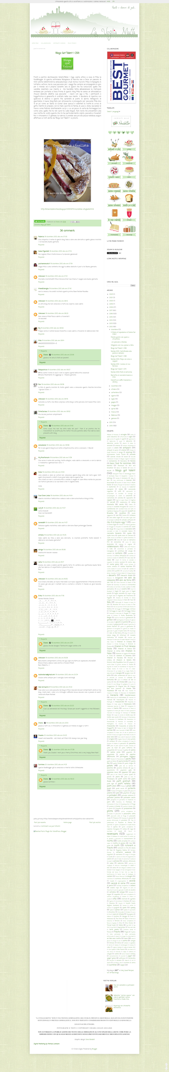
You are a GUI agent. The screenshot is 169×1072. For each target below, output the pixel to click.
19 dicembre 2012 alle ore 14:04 (61, 495)
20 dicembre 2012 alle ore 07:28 (62, 750)
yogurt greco (111, 958)
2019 (111, 304)
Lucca (131, 684)
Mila (39, 340)
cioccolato (128, 529)
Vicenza (131, 945)
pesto (118, 777)
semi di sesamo (130, 890)
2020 (111, 301)
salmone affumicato (129, 861)
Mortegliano (110, 724)
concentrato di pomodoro (125, 549)
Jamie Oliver (110, 665)
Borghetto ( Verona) (127, 476)
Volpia (124, 952)
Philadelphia (111, 779)
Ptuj (132, 820)
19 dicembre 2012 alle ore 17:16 (53, 596)
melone (109, 708)
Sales (120, 859)
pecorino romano (122, 768)
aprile (113, 409)
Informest (123, 635)
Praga (133, 804)
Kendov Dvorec (111, 669)
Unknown (41, 276)
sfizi (114, 898)
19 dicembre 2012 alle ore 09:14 (53, 340)
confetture (121, 551)
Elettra (124, 585)
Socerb (120, 903)
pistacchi (131, 788)
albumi (125, 443)
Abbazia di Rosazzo (112, 435)
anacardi (109, 446)
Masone (131, 700)
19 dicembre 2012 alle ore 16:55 (57, 579)
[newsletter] (121, 126)
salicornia (126, 859)
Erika (40, 596)
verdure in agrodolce (129, 943)
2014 (111, 320)
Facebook (109, 591)
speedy (132, 908)
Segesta (125, 888)
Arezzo (132, 450)
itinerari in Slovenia (123, 656)
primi (110, 811)
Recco (130, 831)
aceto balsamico (112, 437)
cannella (120, 498)
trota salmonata (115, 934)
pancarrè (123, 743)
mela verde (117, 704)
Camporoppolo (111, 496)
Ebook (129, 582)
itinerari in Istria (113, 651)
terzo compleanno (128, 921)
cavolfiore (122, 513)
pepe (132, 768)
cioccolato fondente (114, 533)
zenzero (118, 960)
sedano (132, 885)
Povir (117, 804)
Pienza (123, 786)
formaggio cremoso (129, 609)
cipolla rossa (111, 535)
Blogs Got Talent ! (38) (119, 356)
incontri (131, 633)
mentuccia (125, 708)
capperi (109, 500)
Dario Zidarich (122, 573)
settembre (115, 392)
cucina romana (128, 564)
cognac (130, 544)
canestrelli (129, 496)
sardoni (109, 876)
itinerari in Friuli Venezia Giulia (121, 647)
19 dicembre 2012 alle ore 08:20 (57, 313)
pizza (126, 791)
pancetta (132, 743)
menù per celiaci (119, 711)
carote (121, 504)
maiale (128, 688)
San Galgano (116, 870)
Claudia (40, 735)
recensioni (112, 834)
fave (131, 600)
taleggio (124, 916)
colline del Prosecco (129, 547)
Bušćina (133, 485)
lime (115, 682)
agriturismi (132, 439)
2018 (111, 307)
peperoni (125, 772)
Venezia (111, 943)
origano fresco (122, 739)
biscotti (109, 471)
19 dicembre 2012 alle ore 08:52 (52, 328)
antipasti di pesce (112, 450)
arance (123, 450)
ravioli (120, 831)
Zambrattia (131, 958)
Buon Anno (127, 483)
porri (108, 802)
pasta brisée (123, 761)
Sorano (125, 905)
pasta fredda (117, 763)
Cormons (109, 556)
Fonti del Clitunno (129, 607)
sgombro (132, 899)
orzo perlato (131, 739)
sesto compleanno (128, 894)
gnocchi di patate (122, 622)
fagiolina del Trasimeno (125, 596)
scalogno (129, 876)
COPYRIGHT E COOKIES (59, 43)
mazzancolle (119, 702)
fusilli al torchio (119, 618)
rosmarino (119, 854)
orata (133, 737)
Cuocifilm (117, 571)
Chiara (46, 355)
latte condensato (119, 675)
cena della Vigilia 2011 (129, 518)
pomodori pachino (113, 797)
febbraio (114, 415)
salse (111, 863)
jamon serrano (121, 665)
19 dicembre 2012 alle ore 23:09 (62, 355)
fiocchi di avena (126, 605)
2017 (111, 310)
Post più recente (40, 822)
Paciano (109, 744)
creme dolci (131, 562)
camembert (110, 494)
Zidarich (127, 960)
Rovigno (133, 855)
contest (109, 553)
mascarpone (120, 700)
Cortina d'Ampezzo (120, 556)
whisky (133, 954)
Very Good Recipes (127, 970)
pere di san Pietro (116, 775)
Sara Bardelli (90, 1039)
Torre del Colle (131, 927)
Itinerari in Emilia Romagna (116, 644)
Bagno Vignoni (125, 459)
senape (122, 892)
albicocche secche (113, 443)
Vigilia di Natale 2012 (129, 947)
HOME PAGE (35, 43)
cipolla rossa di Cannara (125, 535)
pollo (117, 793)
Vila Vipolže (112, 949)
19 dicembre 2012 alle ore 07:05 (56, 237)
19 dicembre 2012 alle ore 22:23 (62, 706)
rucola (110, 857)
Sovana (109, 908)
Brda (132, 478)
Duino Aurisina (120, 582)
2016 (111, 314)
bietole (125, 468)
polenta (109, 793)
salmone (116, 861)
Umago (123, 936)
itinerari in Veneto (123, 660)
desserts (112, 575)
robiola (133, 848)
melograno (130, 706)
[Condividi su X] (75, 222)
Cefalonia (132, 515)
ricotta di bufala (122, 841)
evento (124, 589)
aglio (130, 437)
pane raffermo (127, 748)
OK (113, 1)
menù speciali (130, 711)
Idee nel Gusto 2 (44, 687)
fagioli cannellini (119, 593)
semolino (112, 892)
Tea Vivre (119, 919)
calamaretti (129, 491)
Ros (39, 384)
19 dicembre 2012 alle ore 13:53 (53, 472)
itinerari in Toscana (115, 658)
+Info (108, 1)
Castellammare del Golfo (126, 509)
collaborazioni (113, 546)
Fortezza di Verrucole (115, 613)
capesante (129, 498)
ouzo (132, 741)
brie (108, 480)
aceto (132, 435)
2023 (111, 294)
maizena (109, 693)
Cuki (124, 569)
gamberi (110, 620)
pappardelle (110, 754)
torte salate (114, 929)
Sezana (124, 897)
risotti (116, 845)
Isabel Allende (125, 640)
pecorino (110, 768)
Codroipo (121, 544)
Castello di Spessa (113, 511)
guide (115, 631)
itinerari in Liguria (122, 654)
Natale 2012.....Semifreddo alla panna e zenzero (121, 352)
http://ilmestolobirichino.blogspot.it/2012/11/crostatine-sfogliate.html (67, 209)
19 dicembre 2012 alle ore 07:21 (56, 276)
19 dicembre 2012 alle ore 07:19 (61, 264)
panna (133, 750)
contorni (118, 553)
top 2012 (128, 925)
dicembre (114, 329)
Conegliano (110, 551)
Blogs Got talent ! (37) (118, 369)
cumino (109, 571)
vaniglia (133, 941)
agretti (124, 439)
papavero (129, 752)
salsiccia (121, 863)
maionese (110, 691)
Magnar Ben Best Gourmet (121, 687)
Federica (41, 237)
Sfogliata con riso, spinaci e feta (122, 345)
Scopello (112, 881)
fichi (108, 605)
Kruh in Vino (123, 669)
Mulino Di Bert (121, 728)
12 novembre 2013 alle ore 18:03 (62, 779)
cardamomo (123, 502)
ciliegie (111, 529)
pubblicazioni (110, 823)
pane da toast (112, 748)
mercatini (109, 713)
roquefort (110, 854)
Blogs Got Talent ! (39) (119, 348)
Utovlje (114, 941)
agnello (118, 439)
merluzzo (125, 713)
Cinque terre (119, 529)
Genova (128, 620)
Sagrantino (131, 857)
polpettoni (126, 793)
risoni (108, 846)
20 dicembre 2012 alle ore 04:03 (55, 735)
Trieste (117, 931)
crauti (117, 560)
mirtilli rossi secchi (113, 717)
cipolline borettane (128, 538)
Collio (111, 549)
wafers (117, 954)
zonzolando (42, 445)
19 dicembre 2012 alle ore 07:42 (60, 288)
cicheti (133, 527)
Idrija (125, 633)
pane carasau (129, 746)
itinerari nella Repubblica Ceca (116, 662)
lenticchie (110, 680)
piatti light (110, 784)
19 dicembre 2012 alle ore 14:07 (55, 508)
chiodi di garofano (130, 525)
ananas (117, 446)
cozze (109, 560)
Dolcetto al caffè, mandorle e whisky (121, 381)
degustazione (131, 573)
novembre (115, 386)
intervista (116, 640)
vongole (109, 954)
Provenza (123, 818)
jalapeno (131, 662)
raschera (109, 831)
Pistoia (113, 791)
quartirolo (109, 825)
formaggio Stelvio (129, 611)
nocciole (109, 730)
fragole (126, 613)
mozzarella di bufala (126, 726)
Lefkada (129, 678)
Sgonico (111, 901)
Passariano (120, 759)
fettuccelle (118, 602)
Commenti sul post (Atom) (50, 826)
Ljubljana (125, 684)
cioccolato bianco (127, 531)
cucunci (119, 569)
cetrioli (117, 520)
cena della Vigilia (114, 518)
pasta (128, 758)
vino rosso (110, 952)
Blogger (94, 1049)
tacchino (116, 916)
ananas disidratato (128, 446)
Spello (111, 910)
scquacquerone (122, 881)
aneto (116, 448)
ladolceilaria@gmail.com (46, 675)
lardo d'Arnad (110, 673)
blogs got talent (45, 225)
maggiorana (111, 686)
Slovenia (112, 903)
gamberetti (129, 618)
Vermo (110, 945)
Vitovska (118, 952)
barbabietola (113, 461)
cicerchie (126, 527)
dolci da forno (125, 580)
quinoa (115, 827)
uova (125, 938)
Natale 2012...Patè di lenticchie (121, 372)
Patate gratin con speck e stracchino (120, 338)
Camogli (130, 494)
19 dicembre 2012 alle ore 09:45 (57, 399)
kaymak (131, 667)
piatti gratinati (123, 781)
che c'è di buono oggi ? (116, 522)
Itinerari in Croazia (124, 642)
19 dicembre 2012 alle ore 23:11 (62, 643)
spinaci (117, 910)
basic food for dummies (120, 463)
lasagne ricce (129, 673)
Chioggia (111, 527)
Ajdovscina (112, 441)
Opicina (128, 737)
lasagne (119, 673)
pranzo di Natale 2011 (129, 806)
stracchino (112, 912)
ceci (117, 515)
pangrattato (111, 750)
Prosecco (116, 818)
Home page (67, 822)
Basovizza (121, 466)
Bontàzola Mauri (114, 476)
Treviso (109, 932)
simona (41, 535)
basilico (109, 465)
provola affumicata (112, 820)
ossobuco (112, 741)
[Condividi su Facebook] (77, 222)
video (108, 947)
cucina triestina (126, 566)
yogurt (130, 956)
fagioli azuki (125, 591)
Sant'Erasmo (110, 874)
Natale (131, 728)
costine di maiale (111, 558)
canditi (120, 496)
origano (111, 739)
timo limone (129, 923)
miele (115, 715)
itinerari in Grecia (125, 649)
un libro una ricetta (114, 938)
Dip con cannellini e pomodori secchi (124, 986)
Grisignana (117, 629)
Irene (40, 472)
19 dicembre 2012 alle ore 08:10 (57, 301)
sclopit (133, 879)
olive (132, 735)
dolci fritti (110, 582)
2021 (111, 297)
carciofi (112, 502)
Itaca (132, 640)
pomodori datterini (127, 795)
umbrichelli (130, 936)
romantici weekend (123, 852)
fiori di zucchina (117, 607)
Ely (39, 328)
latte (108, 675)
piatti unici (111, 786)
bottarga (109, 478)
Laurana (120, 678)
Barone (132, 461)
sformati (124, 899)
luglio (113, 399)
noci (127, 730)
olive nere (110, 737)
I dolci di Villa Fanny (115, 633)
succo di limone (118, 914)
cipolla (129, 533)
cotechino (121, 558)
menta (116, 708)
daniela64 (41, 522)
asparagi (129, 452)
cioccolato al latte (112, 531)
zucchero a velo (117, 963)
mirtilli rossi (129, 715)
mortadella (130, 722)
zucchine (112, 964)
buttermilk (112, 487)
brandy (118, 478)
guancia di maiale (128, 629)
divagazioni (119, 578)
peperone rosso (112, 772)
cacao (121, 489)
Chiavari (121, 525)
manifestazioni (130, 695)
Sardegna (130, 874)
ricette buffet (123, 836)
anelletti (109, 448)
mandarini (132, 693)
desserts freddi (126, 575)
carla (40, 562)
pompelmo (113, 800)
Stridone (128, 912)
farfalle (126, 598)
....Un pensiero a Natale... (119, 342)
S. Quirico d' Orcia (120, 857)
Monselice (112, 719)
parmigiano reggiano (127, 756)
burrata (127, 485)
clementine (117, 542)
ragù (131, 829)
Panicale (119, 750)
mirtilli (121, 715)
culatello (131, 569)
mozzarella (111, 726)
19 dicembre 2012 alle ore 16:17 (53, 562)
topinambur (121, 927)
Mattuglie (109, 702)
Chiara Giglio (112, 525)
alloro (131, 443)
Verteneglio (124, 945)
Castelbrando (111, 509)
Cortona (131, 556)
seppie (109, 894)
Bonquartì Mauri (118, 474)
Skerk (133, 901)
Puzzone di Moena (125, 822)
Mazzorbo (130, 702)
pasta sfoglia (129, 763)
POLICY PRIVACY (72, 43)
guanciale (109, 631)
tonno (121, 925)
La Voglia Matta (128, 671)
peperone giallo (126, 770)
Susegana (130, 914)
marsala (109, 700)
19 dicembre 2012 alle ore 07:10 (61, 251)
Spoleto (126, 910)
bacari (126, 457)
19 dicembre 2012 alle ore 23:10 (57, 723)
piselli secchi (120, 788)
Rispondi (41, 245)
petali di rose (128, 777)
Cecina (124, 515)
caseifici (131, 507)
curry (131, 571)
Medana (109, 704)
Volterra (131, 952)
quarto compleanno (120, 825)
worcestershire (113, 956)
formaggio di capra (115, 611)
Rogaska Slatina (121, 850)
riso (130, 843)
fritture (115, 616)
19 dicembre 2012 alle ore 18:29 (57, 658)
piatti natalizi (124, 783)
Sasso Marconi (120, 876)
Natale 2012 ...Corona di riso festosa (120, 365)
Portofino (119, 802)
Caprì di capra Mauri (122, 500)
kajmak (109, 667)
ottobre (114, 389)
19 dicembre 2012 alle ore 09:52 (59, 411)
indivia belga (111, 635)
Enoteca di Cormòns (115, 587)
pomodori (113, 795)
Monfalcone (132, 717)
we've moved (125, 954)
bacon (117, 459)
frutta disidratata (127, 615)
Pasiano (113, 759)
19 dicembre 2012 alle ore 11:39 (61, 457)
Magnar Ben (122, 686)
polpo (133, 793)
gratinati (109, 629)
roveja (127, 855)
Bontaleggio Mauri (130, 474)
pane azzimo (119, 746)
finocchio (115, 605)
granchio (131, 624)
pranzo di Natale (114, 806)
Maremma (113, 698)
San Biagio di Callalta (125, 868)
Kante (115, 667)
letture (125, 680)
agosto (113, 396)
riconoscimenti (128, 839)
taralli (131, 916)
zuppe (122, 965)
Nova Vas (119, 733)
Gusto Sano (123, 631)
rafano (125, 829)
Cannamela (110, 498)
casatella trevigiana (120, 507)
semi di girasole (118, 890)
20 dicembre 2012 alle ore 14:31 (56, 764)
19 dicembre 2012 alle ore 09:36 (52, 384)
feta (109, 602)
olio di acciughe (117, 735)
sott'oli (131, 905)
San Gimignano (126, 870)
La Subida (118, 671)
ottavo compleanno (123, 741)
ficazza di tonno (128, 602)
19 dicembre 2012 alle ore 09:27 (59, 370)
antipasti (127, 447)
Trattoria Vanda (128, 930)
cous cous (130, 558)
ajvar (120, 441)
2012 (111, 327)
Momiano (124, 717)
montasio (120, 719)
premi (110, 808)
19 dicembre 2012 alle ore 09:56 (58, 445)
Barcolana (123, 461)
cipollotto (110, 540)
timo (120, 923)
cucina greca (114, 564)
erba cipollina (126, 587)
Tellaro (126, 919)
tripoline (133, 932)
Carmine (41, 764)
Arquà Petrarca (111, 452)
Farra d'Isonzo (118, 600)
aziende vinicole (115, 457)
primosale (110, 814)
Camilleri (120, 494)
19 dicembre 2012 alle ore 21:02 (61, 687)
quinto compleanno (127, 827)
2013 (111, 323)
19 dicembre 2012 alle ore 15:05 (55, 535)
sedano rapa (114, 888)
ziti (132, 960)
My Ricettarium (44, 457)
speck (124, 908)
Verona (117, 945)
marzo (113, 412)
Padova (116, 744)
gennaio (114, 418)
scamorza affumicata (122, 879)
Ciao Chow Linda (44, 495)
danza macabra (111, 573)
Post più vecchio (95, 822)
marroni (131, 698)
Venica (119, 943)
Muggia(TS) (110, 728)
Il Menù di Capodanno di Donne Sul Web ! (123, 333)
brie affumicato (118, 480)
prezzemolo (128, 808)
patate (110, 765)
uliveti (117, 936)
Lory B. (40, 508)
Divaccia (109, 578)
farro (125, 600)
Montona (120, 722)
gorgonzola (117, 624)
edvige (40, 550)
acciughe (124, 434)
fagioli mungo (131, 593)
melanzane (128, 704)
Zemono (111, 960)
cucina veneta (111, 569)
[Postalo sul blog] (73, 222)
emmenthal (131, 585)
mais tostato (129, 691)
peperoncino (111, 770)
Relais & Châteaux (112, 836)
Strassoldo (121, 912)
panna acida (115, 752)
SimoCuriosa (42, 411)
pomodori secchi (129, 797)
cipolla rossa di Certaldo (114, 538)
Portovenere (110, 804)
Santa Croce (121, 874)
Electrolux (116, 585)
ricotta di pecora (119, 843)
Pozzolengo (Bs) (125, 804)
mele (122, 706)
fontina (109, 609)
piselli (109, 788)
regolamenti (129, 834)
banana (133, 459)
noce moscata (120, 730)
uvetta (125, 941)
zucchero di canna (129, 963)
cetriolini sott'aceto (127, 520)
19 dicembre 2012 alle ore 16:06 (54, 550)
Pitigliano (119, 791)
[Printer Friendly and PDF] (39, 221)
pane (112, 746)
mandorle (114, 695)
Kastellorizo (123, 667)
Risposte (44, 351)
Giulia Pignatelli (43, 251)
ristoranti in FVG (123, 848)
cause (123, 511)
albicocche (129, 441)
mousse (130, 724)
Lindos (130, 682)
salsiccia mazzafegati (121, 865)
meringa (117, 713)
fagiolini (109, 598)
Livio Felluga (116, 684)
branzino (125, 478)
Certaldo (111, 520)
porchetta (122, 800)
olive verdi (121, 737)
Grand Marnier (112, 626)
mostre (121, 724)
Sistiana (126, 901)
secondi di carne (118, 883)
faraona (118, 598)
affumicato (123, 437)
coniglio (130, 551)
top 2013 (113, 927)
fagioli (116, 591)
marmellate (122, 698)
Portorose (129, 802)
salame (109, 859)
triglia (126, 932)
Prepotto (118, 808)
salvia (114, 868)
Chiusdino (118, 527)
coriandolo (130, 553)
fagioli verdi (112, 596)
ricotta (110, 840)
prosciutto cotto (129, 814)
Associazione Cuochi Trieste (116, 454)
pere (133, 772)
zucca (108, 963)
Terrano (117, 921)
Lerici (118, 680)
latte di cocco (131, 675)
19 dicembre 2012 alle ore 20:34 (67, 675)
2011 (111, 422)
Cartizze (109, 507)
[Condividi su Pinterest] (79, 222)
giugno (113, 402)
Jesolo (131, 664)
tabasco (109, 916)
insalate (120, 637)
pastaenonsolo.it (44, 264)
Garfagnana (120, 620)
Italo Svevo (110, 642)
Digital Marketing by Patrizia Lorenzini (46, 1044)
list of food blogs (113, 973)
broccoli (129, 480)
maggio (114, 405)
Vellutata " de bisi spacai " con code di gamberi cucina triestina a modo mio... (124, 997)
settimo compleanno (113, 897)
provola (131, 818)
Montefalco (130, 719)
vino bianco (131, 949)
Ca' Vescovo (123, 487)
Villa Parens (121, 949)
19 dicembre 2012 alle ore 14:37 (56, 522)
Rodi (111, 850)
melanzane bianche (112, 706)
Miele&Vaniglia (43, 288)
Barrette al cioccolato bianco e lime (121, 376)
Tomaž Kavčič (111, 925)
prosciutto (118, 814)
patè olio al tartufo (126, 766)
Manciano (123, 693)
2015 (111, 317)
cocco (126, 542)
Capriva (133, 500)
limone (121, 682)
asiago (121, 452)
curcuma (125, 571)
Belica (118, 468)
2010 (111, 426)
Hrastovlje (132, 631)
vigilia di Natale (117, 947)
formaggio (118, 609)
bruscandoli (110, 483)
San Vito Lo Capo (127, 872)
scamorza (110, 879)
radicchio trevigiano (113, 829)
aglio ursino (110, 439)
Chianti (133, 522)
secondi (132, 880)
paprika (122, 754)
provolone (124, 820)
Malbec (116, 693)
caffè (119, 491)
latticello (112, 678)
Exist (132, 589)
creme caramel (120, 562)
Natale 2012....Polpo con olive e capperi (121, 360)
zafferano (122, 958)
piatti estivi (122, 779)
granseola (130, 626)
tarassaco (110, 919)
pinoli (129, 786)
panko (126, 750)
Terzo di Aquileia (111, 923)
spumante (132, 910)
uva (119, 941)
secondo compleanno (122, 886)
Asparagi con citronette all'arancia (122, 1007)
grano (122, 626)
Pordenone (130, 800)
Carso (130, 504)
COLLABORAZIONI (46, 43)
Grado (125, 624)
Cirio (118, 540)
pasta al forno (111, 761)
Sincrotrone (119, 901)
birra (131, 468)
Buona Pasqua (118, 485)
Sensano (131, 892)
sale (115, 859)
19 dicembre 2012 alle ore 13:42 (62, 426)
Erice (118, 589)
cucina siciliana (112, 566)
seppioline (117, 894)
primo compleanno (127, 811)
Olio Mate (126, 735)
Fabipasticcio (42, 370)
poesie (132, 791)
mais (119, 691)
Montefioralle (110, 722)
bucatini (119, 483)
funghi (109, 618)
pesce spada (128, 774)
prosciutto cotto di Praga (118, 816)
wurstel (123, 956)
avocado (132, 454)
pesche (109, 777)
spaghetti (116, 908)
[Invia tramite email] (71, 222)
